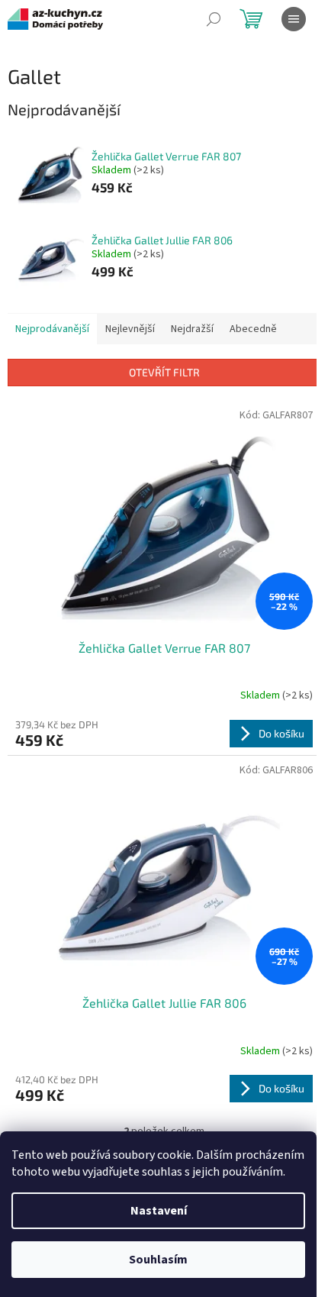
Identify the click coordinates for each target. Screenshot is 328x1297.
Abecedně (253, 329)
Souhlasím (158, 1259)
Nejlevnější (130, 329)
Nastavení (158, 1210)
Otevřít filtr (164, 372)
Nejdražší (192, 329)
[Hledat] (213, 19)
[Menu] (293, 19)
